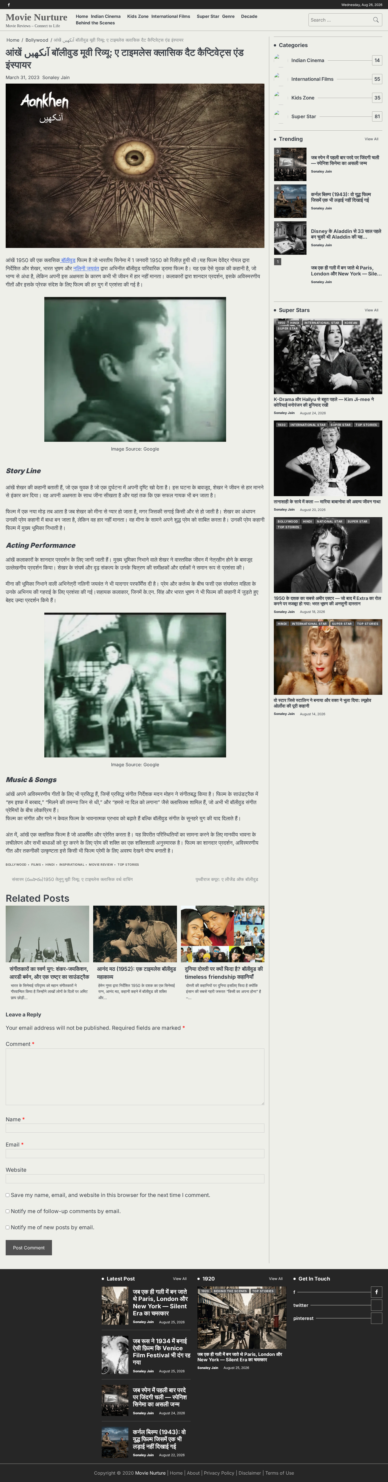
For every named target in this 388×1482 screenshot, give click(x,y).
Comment (20, 1044)
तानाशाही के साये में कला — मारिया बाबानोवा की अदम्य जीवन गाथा (327, 501)
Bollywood (16, 864)
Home (82, 16)
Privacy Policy (219, 1473)
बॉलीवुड (68, 260)
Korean (351, 323)
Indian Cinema (106, 16)
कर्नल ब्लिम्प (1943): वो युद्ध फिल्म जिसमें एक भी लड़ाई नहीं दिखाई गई (341, 197)
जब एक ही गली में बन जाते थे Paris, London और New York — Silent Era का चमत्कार (346, 273)
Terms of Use (279, 1473)
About (193, 1473)
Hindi (50, 864)
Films (36, 864)
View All (371, 139)
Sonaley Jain (56, 77)
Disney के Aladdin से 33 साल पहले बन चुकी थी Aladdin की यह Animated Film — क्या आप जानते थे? (346, 239)
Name (15, 1119)
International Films (170, 16)
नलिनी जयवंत (86, 268)
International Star (321, 323)
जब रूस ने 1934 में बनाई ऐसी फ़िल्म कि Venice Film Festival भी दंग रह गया (161, 1351)
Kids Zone (138, 16)
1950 (281, 323)
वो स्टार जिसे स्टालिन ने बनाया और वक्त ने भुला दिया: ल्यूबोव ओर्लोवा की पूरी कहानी (322, 702)
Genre (228, 16)
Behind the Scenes (95, 23)
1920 (205, 1291)
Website (16, 1170)
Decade (249, 16)
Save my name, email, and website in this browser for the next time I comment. (110, 1195)
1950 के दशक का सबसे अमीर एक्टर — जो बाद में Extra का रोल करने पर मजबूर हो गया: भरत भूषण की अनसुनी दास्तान (327, 600)
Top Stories (128, 864)
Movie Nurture (36, 17)
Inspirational (72, 864)
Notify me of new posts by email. (52, 1227)
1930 (281, 425)
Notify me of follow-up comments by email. (66, 1211)
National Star (330, 521)
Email (15, 1144)
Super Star (208, 16)
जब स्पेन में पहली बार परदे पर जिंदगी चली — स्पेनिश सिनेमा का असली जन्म (345, 160)
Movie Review (101, 864)
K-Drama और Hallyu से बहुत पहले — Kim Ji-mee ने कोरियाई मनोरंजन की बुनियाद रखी (324, 402)
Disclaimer (250, 1473)
